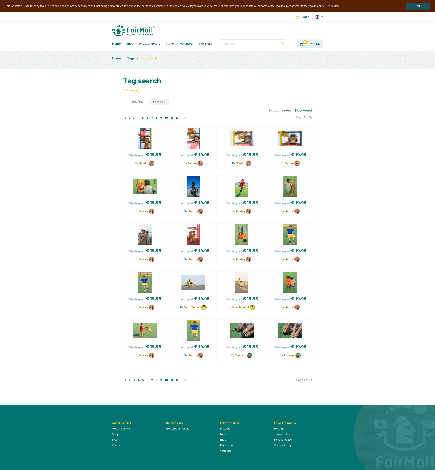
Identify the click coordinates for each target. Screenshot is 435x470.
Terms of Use (282, 434)
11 (172, 117)
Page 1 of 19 (304, 117)
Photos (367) (136, 101)
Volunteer (187, 43)
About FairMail (121, 428)
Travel (170, 43)
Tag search (149, 58)
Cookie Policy (282, 445)
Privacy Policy (283, 439)
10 (166, 117)
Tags (130, 58)
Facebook (226, 445)
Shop (130, 43)
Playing (131, 90)
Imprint (279, 428)
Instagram (226, 428)
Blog (223, 439)
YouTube (226, 450)
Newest (286, 110)
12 (177, 117)
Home (116, 43)
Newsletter (227, 434)
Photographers (149, 43)
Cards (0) (159, 102)
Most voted (303, 110)
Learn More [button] (333, 6)
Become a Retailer (178, 428)
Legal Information (286, 423)
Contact (117, 445)
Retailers (205, 43)
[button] (319, 16)
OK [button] (418, 6)
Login (305, 17)
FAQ (115, 439)
